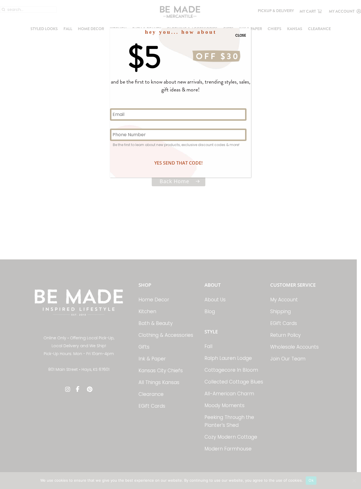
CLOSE (240, 35)
